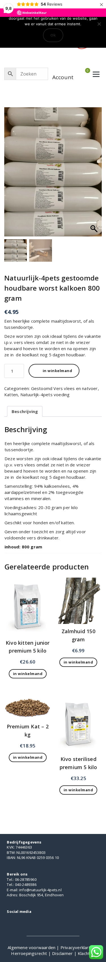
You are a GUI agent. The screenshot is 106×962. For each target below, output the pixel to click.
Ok (53, 35)
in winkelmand (57, 370)
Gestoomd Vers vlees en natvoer (64, 388)
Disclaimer (63, 953)
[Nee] (99, 24)
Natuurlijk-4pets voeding (45, 394)
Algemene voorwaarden (32, 947)
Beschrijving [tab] (25, 411)
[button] (94, 175)
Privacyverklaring (78, 947)
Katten (11, 394)
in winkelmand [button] (28, 673)
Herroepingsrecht (29, 953)
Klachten (86, 953)
